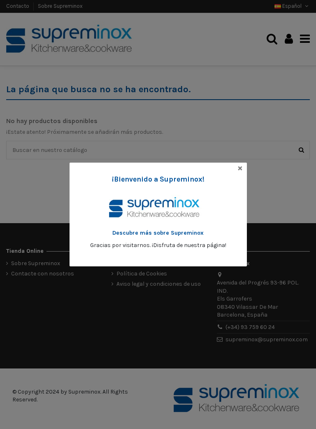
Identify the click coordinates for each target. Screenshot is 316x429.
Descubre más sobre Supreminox (158, 232)
